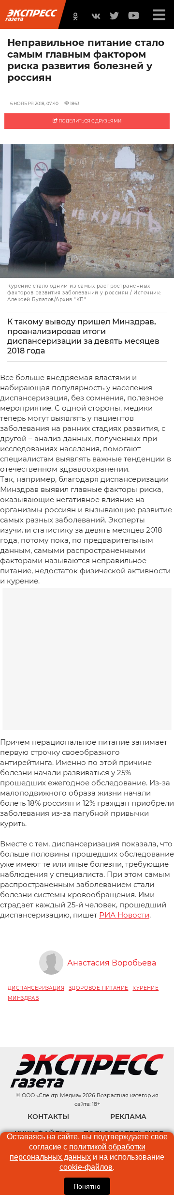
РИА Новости (124, 914)
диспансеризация (36, 988)
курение (145, 988)
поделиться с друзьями (89, 120)
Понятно (87, 1186)
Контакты (48, 1116)
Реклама (128, 1116)
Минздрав (23, 998)
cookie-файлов (86, 1167)
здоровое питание (98, 988)
